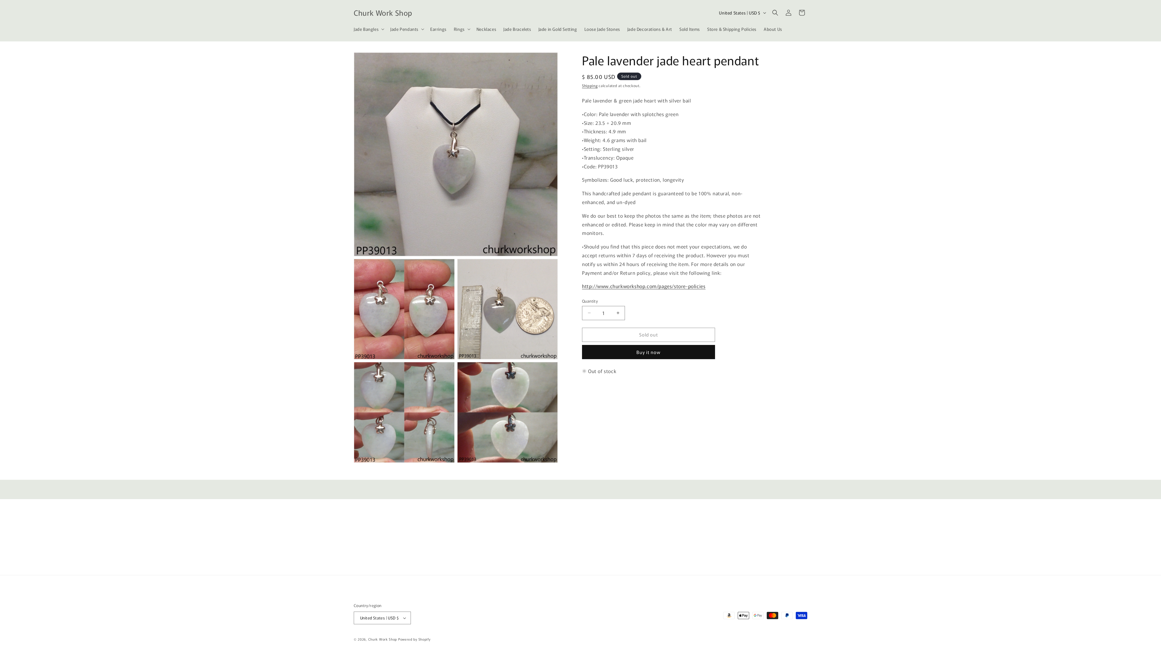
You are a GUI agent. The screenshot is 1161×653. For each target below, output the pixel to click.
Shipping (590, 85)
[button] (368, 29)
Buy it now (648, 352)
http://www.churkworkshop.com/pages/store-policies (643, 286)
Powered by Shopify (414, 639)
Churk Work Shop (382, 639)
